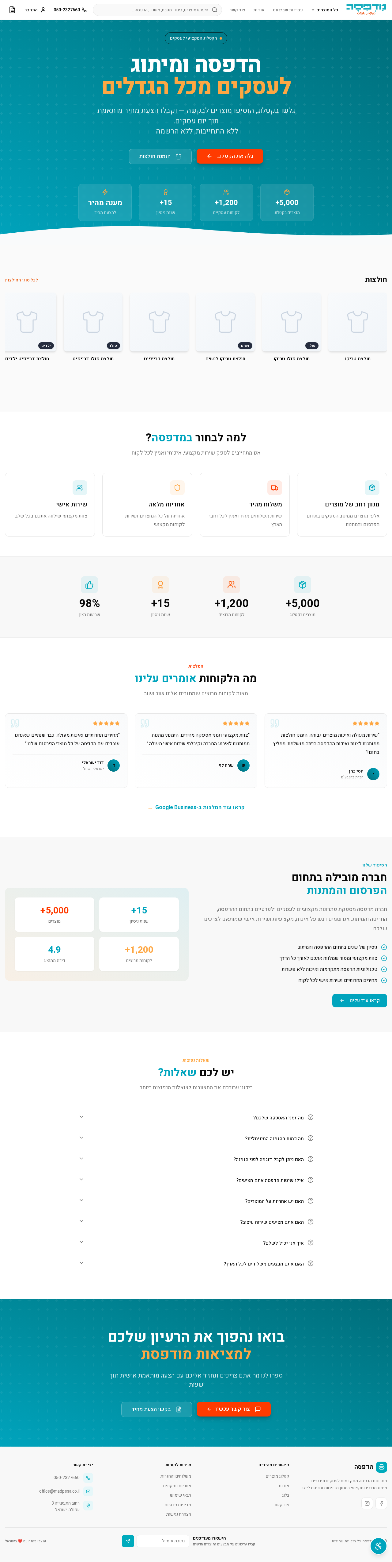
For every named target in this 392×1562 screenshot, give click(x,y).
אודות (259, 10)
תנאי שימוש (180, 1495)
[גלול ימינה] (385, 330)
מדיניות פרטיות (177, 1505)
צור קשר (237, 10)
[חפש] (215, 10)
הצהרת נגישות (178, 1514)
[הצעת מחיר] (12, 10)
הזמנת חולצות (155, 156)
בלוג (285, 1495)
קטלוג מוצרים (277, 1476)
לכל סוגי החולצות (21, 280)
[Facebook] (381, 1503)
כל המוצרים (327, 10)
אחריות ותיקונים (177, 1486)
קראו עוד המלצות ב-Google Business (196, 807)
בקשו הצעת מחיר (151, 1409)
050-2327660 (67, 10)
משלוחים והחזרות (175, 1476)
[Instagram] (367, 1503)
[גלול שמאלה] (7, 330)
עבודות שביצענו (288, 10)
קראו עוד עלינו (364, 1000)
